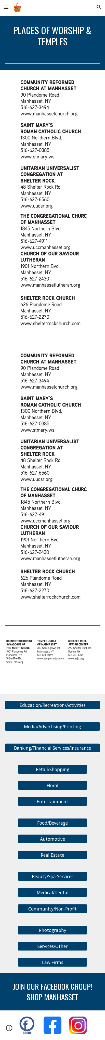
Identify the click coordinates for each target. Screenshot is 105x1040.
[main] (52, 35)
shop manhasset (52, 996)
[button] (6, 7)
